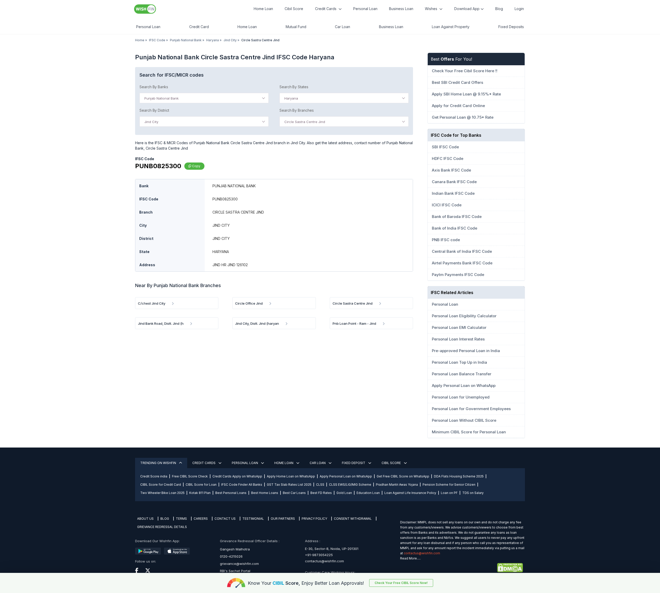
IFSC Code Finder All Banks (241, 484)
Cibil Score (294, 8)
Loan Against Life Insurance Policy (410, 493)
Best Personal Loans (230, 493)
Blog (499, 8)
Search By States (293, 87)
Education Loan (368, 493)
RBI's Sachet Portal (235, 571)
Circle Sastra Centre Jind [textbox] (304, 122)
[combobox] (204, 98)
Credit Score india (153, 476)
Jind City (230, 40)
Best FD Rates (321, 493)
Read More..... (410, 558)
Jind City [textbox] (151, 122)
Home (139, 40)
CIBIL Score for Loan (201, 484)
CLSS (320, 484)
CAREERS (201, 519)
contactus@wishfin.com (324, 561)
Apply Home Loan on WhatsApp (291, 476)
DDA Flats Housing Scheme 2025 (459, 476)
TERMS (181, 519)
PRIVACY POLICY (314, 519)
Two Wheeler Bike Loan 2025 (162, 493)
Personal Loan (365, 8)
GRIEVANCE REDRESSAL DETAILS (162, 527)
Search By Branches (296, 110)
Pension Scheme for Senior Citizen (449, 484)
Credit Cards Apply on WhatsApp (237, 476)
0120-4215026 (231, 556)
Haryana (212, 40)
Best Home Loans (264, 493)
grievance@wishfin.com (239, 564)
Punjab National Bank (186, 40)
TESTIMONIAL (253, 519)
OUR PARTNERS (283, 519)
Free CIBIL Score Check (190, 476)
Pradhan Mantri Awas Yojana (397, 484)
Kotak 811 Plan (200, 493)
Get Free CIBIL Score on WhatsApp (403, 476)
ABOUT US (145, 519)
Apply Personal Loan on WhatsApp (346, 476)
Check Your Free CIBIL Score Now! (401, 583)
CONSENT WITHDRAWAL (353, 519)
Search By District (154, 110)
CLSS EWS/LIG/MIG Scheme (350, 484)
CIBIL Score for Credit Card (160, 484)
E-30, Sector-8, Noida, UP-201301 (331, 549)
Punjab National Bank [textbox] (161, 98)
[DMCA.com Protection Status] (461, 567)
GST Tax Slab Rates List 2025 (289, 484)
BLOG (164, 519)
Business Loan (401, 8)
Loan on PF (449, 493)
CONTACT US (225, 519)
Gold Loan (344, 493)
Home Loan (263, 8)
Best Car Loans (294, 493)
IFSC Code (157, 40)
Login (519, 8)
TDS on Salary (473, 493)
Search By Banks (153, 87)
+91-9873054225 (319, 555)
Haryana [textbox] (291, 98)
